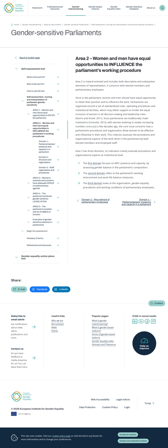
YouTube (141, 321)
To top (148, 403)
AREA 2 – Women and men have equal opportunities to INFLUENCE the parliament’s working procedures (43, 129)
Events (54, 330)
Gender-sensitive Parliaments (76, 25)
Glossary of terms (35, 238)
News (54, 327)
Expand (16, 69)
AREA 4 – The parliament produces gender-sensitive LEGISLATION (42, 197)
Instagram (153, 321)
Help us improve (144, 347)
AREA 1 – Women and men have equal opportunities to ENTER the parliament (44, 114)
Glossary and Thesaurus (104, 344)
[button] (19, 289)
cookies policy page (61, 436)
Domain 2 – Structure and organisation (45, 159)
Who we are (57, 320)
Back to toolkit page (29, 57)
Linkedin (134, 321)
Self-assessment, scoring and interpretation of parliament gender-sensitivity (122, 25)
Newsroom (37, 8)
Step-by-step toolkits (52, 25)
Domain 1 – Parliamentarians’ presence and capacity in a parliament (47, 146)
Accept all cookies (127, 434)
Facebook (147, 321)
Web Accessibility (100, 399)
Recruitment (57, 324)
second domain (96, 173)
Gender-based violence (95, 8)
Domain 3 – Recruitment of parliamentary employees (95, 201)
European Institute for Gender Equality (14, 8)
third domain (95, 183)
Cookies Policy (110, 407)
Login (127, 407)
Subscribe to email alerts (18, 318)
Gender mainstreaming (75, 8)
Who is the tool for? (35, 84)
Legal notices (123, 399)
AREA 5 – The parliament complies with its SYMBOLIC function (42, 210)
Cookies (158, 303)
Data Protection (87, 407)
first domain (94, 163)
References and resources (39, 245)
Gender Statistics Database (134, 8)
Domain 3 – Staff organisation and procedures (46, 170)
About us (151, 8)
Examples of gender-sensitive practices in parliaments (42, 222)
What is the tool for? (36, 77)
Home (16, 25)
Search (162, 8)
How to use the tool (35, 91)
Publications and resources (55, 8)
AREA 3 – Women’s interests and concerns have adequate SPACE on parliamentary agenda (43, 183)
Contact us (17, 348)
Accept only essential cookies (133, 441)
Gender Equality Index (113, 8)
